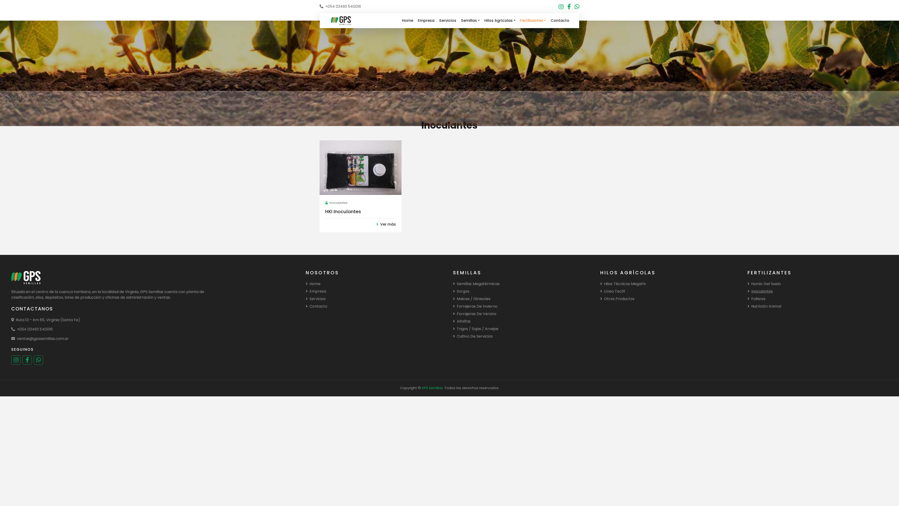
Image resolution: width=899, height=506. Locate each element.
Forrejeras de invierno (477, 306)
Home (407, 20)
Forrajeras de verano (476, 313)
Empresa (426, 20)
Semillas (469, 20)
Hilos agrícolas (498, 20)
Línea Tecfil (614, 291)
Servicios (447, 20)
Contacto (560, 20)
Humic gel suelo (766, 283)
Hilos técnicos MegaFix (625, 283)
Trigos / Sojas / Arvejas (477, 328)
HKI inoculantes (343, 211)
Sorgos (463, 291)
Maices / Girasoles (473, 298)
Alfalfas (464, 321)
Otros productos (619, 298)
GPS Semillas (432, 388)
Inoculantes (762, 291)
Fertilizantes (531, 20)
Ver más (388, 224)
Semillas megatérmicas (478, 283)
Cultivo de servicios (475, 336)
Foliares (758, 298)
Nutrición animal (766, 306)
